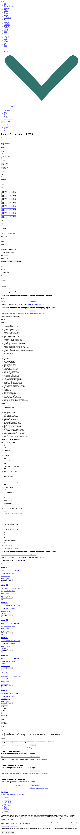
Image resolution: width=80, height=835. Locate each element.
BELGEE (6, 20)
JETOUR (6, 41)
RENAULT (7, 8)
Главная (6, 124)
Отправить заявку (35, 756)
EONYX (6, 29)
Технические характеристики (12, 316)
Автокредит (7, 110)
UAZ (5, 12)
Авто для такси (11, 107)
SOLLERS (6, 30)
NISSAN (6, 9)
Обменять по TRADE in (6, 261)
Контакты (6, 117)
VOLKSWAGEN (8, 6)
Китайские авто (11, 106)
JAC (5, 34)
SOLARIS (6, 33)
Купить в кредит (17, 261)
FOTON (6, 11)
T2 (4, 128)
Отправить (33, 301)
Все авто (9, 105)
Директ (6, 112)
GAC (5, 19)
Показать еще (4, 704)
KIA (5, 4)
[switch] (1, 266)
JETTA (5, 46)
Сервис (6, 116)
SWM (5, 32)
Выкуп (5, 113)
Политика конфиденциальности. (9, 826)
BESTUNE (7, 26)
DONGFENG (7, 18)
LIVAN (6, 40)
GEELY (6, 13)
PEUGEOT (7, 23)
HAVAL (6, 15)
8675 (5, 130)
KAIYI (5, 37)
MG (5, 43)
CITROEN (6, 22)
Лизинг (6, 109)
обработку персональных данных (35, 304)
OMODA (6, 36)
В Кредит (10, 580)
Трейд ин (6, 114)
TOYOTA (6, 16)
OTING (6, 44)
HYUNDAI (7, 5)
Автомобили (7, 126)
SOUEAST (7, 25)
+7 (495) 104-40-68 (9, 119)
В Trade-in (3, 580)
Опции (2, 316)
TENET (6, 27)
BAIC (5, 39)
